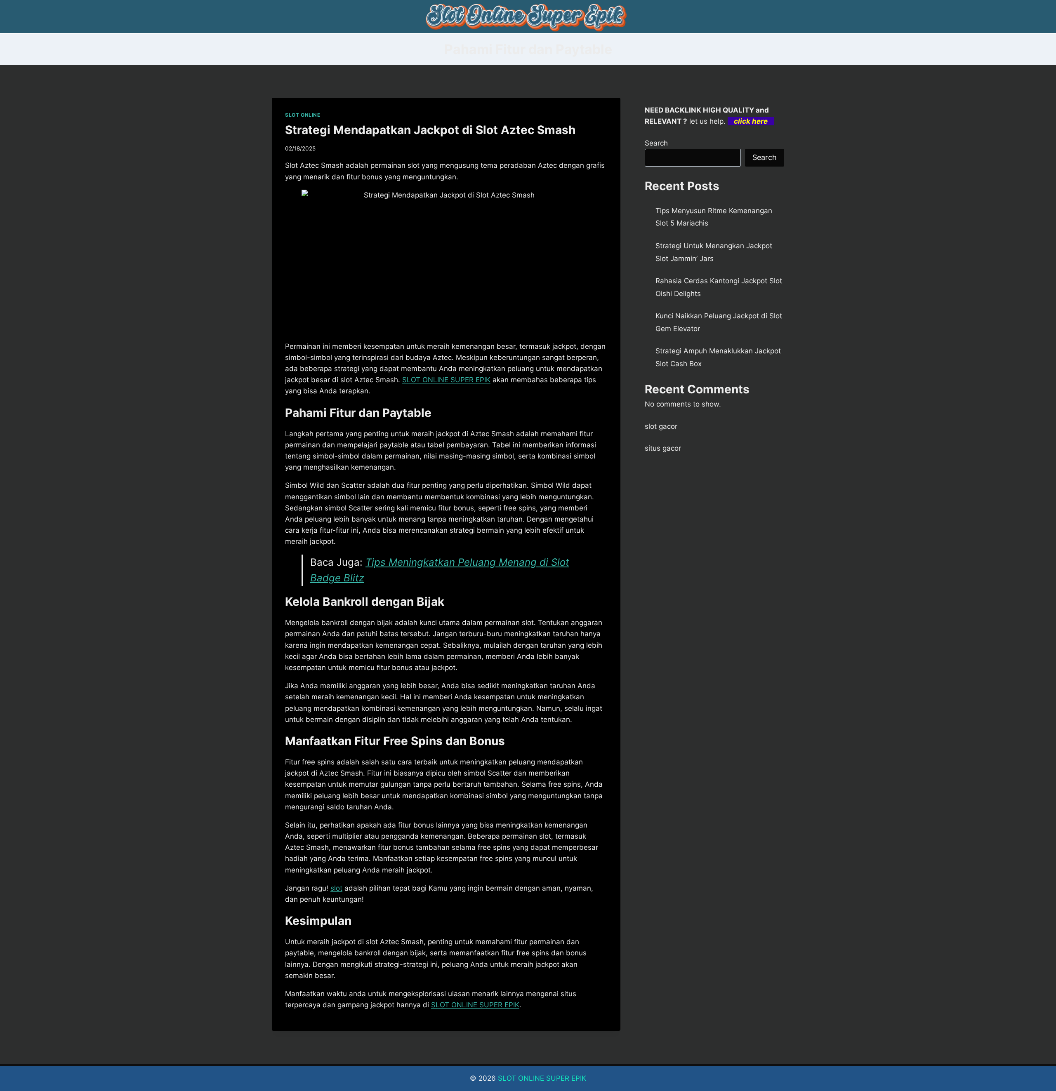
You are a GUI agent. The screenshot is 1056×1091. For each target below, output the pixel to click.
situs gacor (663, 448)
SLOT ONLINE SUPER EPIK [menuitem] (446, 380)
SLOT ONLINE (303, 115)
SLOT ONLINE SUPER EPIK (542, 1078)
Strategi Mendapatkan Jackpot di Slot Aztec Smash (430, 130)
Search (656, 143)
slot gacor (661, 426)
